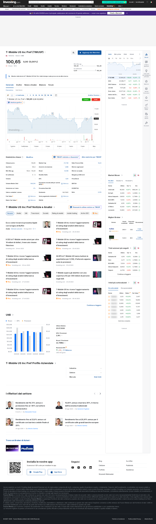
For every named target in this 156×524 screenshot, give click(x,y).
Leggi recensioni (139, 229)
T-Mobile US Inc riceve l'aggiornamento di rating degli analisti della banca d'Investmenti (72, 226)
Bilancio (42, 85)
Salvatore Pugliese (83, 409)
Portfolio (102, 470)
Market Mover (114, 175)
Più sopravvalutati (126, 288)
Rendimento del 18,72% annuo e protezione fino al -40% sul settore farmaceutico (30, 406)
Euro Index (111, 98)
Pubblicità (129, 465)
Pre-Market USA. (42, 9)
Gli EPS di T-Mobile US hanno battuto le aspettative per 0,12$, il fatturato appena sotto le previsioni (73, 259)
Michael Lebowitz (16, 229)
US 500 (110, 88)
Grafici (19, 85)
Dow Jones (111, 91)
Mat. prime (117, 54)
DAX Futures (112, 84)
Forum (51, 85)
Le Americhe (85, 9)
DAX (109, 81)
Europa (93, 9)
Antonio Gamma (33, 428)
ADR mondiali (69, 9)
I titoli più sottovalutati (117, 283)
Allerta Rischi (148, 519)
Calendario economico (85, 6)
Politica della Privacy (134, 519)
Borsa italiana (31, 9)
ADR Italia (77, 9)
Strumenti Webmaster (106, 474)
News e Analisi (30, 85)
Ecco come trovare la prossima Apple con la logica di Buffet (21, 224)
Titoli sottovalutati (126, 9)
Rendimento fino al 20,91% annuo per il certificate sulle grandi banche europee (81, 421)
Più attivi (110, 181)
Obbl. (125, 54)
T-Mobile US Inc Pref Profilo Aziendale (29, 363)
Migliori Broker (114, 217)
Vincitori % (119, 181)
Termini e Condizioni (118, 519)
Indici (110, 54)
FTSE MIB (111, 77)
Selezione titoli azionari (19, 9)
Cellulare (102, 465)
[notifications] (147, 2)
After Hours (52, 9)
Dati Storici (19, 90)
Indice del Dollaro (113, 94)
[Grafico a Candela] (8, 95)
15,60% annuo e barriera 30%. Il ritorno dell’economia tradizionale (81, 404)
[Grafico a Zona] (12, 95)
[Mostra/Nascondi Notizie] (56, 95)
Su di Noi (129, 461)
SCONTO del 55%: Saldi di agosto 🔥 (114, 2)
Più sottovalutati (113, 288)
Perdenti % (129, 181)
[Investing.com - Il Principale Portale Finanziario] (11, 2)
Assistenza (130, 470)
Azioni (7, 9)
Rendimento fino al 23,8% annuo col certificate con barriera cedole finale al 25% (32, 422)
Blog (100, 461)
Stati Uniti (97, 377)
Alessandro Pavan (30, 412)
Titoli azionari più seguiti (118, 248)
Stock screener (99, 6)
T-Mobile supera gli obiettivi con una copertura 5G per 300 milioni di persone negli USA (73, 276)
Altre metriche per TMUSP (91, 157)
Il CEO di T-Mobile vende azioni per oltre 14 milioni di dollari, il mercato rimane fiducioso (22, 242)
